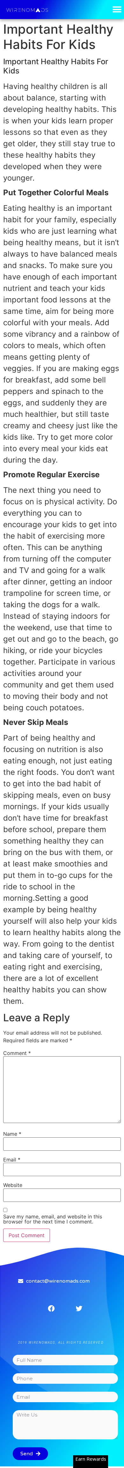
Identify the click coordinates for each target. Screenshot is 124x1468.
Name (12, 1133)
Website (12, 1185)
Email (11, 1159)
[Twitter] (79, 1309)
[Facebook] (51, 1309)
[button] (117, 10)
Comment (17, 1053)
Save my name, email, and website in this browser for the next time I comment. (52, 1219)
